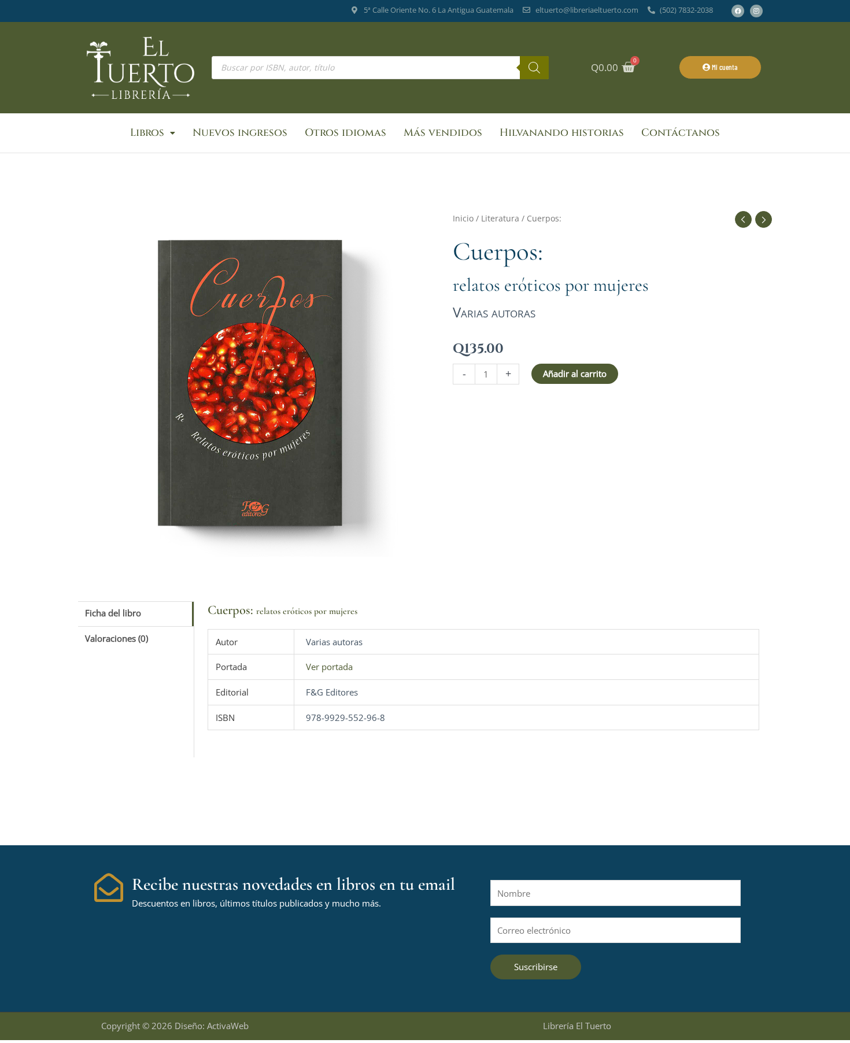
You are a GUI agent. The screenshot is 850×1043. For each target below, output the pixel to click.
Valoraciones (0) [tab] (116, 638)
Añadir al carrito (575, 373)
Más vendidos (443, 132)
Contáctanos (680, 132)
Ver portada (329, 666)
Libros (147, 132)
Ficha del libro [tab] (113, 613)
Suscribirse (535, 966)
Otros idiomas (345, 132)
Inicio (463, 218)
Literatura (500, 218)
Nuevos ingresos (240, 132)
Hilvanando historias (562, 132)
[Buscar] (534, 67)
